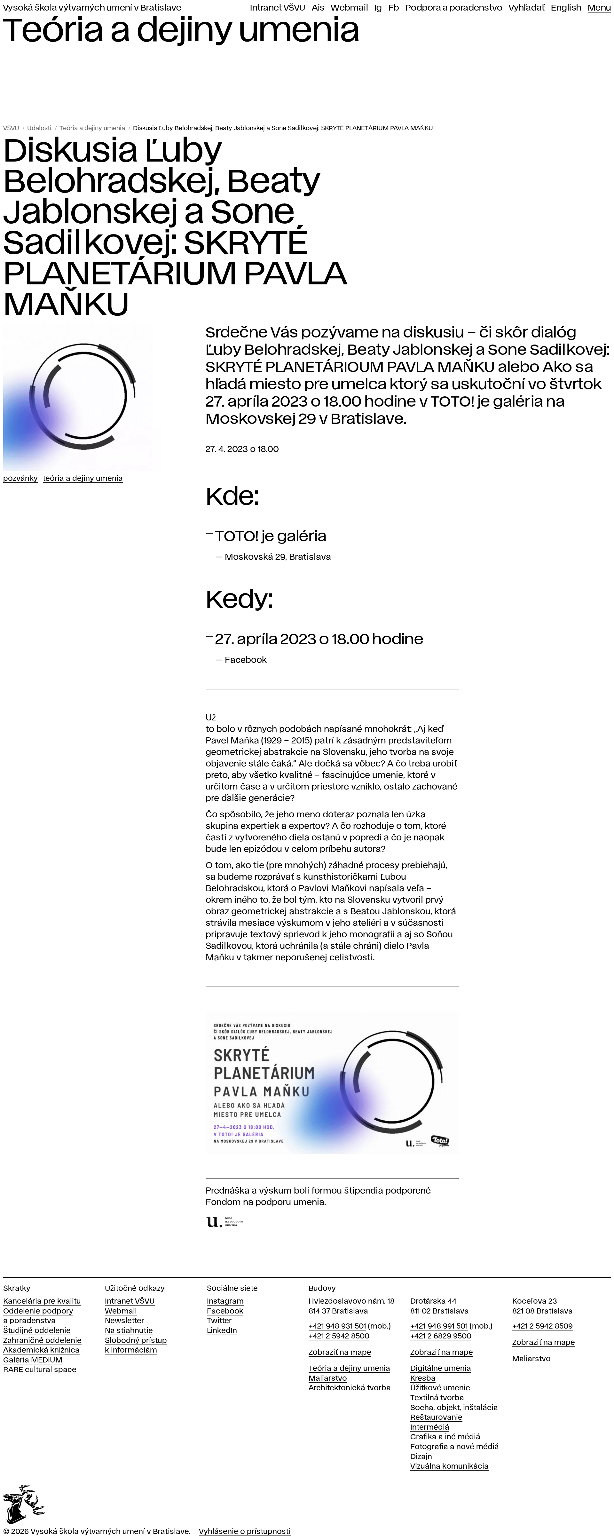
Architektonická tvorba (350, 1388)
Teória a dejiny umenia (92, 128)
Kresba (423, 1378)
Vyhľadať (527, 8)
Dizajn (421, 1457)
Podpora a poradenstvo (453, 8)
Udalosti (39, 128)
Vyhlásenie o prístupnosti (245, 1531)
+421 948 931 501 (337, 1326)
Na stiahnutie (129, 1331)
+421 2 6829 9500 (440, 1336)
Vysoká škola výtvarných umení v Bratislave (92, 8)
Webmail (349, 8)
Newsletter (124, 1321)
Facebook (246, 660)
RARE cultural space (39, 1370)
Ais (318, 8)
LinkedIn (222, 1331)
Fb (394, 8)
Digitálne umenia (440, 1368)
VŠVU (11, 128)
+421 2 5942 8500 (339, 1336)
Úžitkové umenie (440, 1388)
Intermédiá (429, 1427)
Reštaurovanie (436, 1417)
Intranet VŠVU (277, 8)
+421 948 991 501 (439, 1326)
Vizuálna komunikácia (449, 1466)
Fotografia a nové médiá (454, 1447)
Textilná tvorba (437, 1398)
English (566, 8)
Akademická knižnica (41, 1350)
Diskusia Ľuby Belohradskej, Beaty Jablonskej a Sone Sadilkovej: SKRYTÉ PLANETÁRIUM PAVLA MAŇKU (283, 128)
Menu (599, 8)
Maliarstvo (328, 1378)
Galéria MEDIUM (32, 1360)
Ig (378, 8)
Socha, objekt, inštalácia (454, 1408)
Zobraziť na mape (340, 1352)
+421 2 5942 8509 (542, 1326)
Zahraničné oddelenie (42, 1341)
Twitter (219, 1321)
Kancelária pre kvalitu (42, 1301)
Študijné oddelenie (37, 1331)
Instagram (225, 1301)
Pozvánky (20, 478)
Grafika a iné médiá (445, 1437)
